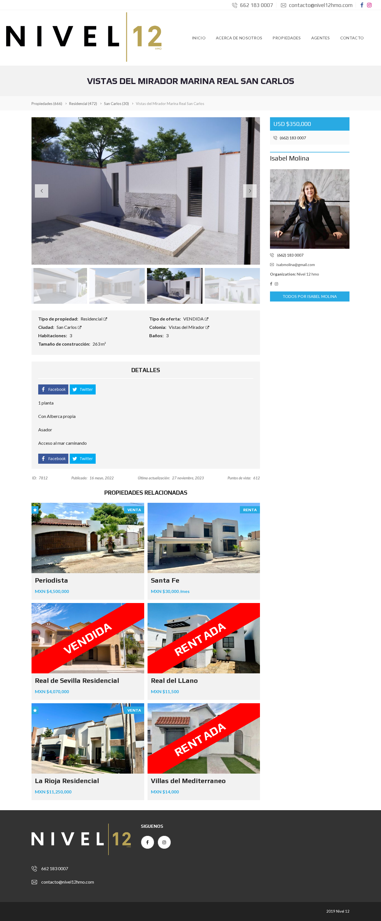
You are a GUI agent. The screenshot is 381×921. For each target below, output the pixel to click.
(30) (116, 103)
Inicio (199, 37)
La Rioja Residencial (67, 780)
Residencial (92, 318)
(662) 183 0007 (292, 137)
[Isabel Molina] (309, 209)
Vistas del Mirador (187, 327)
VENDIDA (193, 318)
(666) (47, 103)
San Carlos (67, 327)
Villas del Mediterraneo (188, 780)
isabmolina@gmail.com (295, 264)
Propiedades (287, 37)
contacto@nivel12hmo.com (320, 5)
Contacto (352, 37)
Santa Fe (165, 580)
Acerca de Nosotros (239, 37)
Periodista (51, 580)
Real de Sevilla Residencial (77, 680)
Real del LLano (174, 680)
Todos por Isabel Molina (310, 296)
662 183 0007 (256, 5)
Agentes (320, 37)
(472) (83, 103)
